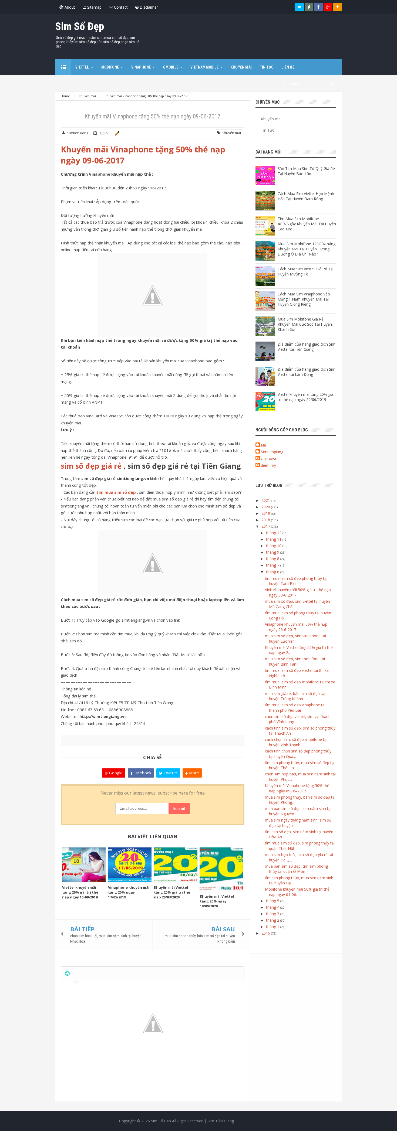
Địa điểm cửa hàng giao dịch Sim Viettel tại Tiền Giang (306, 347)
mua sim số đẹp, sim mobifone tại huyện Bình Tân (295, 661)
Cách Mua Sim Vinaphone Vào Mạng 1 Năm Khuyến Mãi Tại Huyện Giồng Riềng (304, 299)
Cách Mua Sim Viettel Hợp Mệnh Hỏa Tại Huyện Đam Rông (306, 196)
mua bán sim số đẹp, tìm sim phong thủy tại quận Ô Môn (296, 869)
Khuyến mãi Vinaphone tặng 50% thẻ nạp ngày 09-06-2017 (297, 788)
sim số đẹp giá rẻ (91, 466)
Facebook (141, 772)
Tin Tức (267, 130)
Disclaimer (148, 7)
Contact (120, 7)
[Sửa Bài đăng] (116, 132)
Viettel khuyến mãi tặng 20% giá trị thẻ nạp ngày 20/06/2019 (305, 397)
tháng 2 (273, 920)
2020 (266, 506)
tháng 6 (273, 571)
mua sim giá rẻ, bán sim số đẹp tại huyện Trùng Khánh (295, 696)
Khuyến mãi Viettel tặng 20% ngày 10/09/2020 (217, 901)
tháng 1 (273, 926)
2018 (266, 519)
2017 (266, 526)
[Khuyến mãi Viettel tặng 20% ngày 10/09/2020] (221, 869)
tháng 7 (273, 565)
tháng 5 (273, 900)
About (69, 7)
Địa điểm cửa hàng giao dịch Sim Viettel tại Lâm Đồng (306, 372)
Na (263, 445)
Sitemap (94, 7)
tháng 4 (273, 907)
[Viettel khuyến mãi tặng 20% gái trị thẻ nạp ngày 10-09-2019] (84, 864)
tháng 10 (274, 545)
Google (115, 772)
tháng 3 (273, 913)
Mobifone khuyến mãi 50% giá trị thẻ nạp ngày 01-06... (297, 892)
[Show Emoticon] (67, 973)
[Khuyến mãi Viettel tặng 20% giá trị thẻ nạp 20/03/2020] (175, 864)
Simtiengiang (272, 451)
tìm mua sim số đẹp (116, 492)
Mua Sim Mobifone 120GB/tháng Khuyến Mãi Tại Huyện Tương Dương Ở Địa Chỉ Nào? (306, 249)
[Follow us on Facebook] (318, 7)
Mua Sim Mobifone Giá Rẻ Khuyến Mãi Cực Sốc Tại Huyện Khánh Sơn (305, 324)
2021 (266, 500)
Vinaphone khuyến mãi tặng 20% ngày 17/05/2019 (128, 892)
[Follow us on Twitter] (299, 7)
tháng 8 (273, 558)
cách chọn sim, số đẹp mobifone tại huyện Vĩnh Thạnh (296, 742)
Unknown (269, 458)
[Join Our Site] (337, 7)
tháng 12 (274, 532)
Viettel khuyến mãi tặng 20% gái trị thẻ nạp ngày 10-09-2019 (80, 892)
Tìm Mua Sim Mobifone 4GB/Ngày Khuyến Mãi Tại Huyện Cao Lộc (307, 223)
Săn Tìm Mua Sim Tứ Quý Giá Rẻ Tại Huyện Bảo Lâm (306, 171)
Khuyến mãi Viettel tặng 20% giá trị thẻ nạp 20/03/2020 (172, 892)
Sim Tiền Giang (221, 1120)
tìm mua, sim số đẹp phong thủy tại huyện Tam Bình (296, 581)
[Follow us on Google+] (328, 7)
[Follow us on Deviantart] (309, 7)
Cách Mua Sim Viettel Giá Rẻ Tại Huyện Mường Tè (306, 271)
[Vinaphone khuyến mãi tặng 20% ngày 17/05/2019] (130, 864)
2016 (266, 933)
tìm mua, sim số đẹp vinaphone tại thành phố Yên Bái (295, 707)
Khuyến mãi (230, 132)
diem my (268, 465)
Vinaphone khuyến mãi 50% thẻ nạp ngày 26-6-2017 (296, 627)
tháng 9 (273, 552)
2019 (266, 513)
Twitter (169, 772)
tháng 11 (274, 539)
